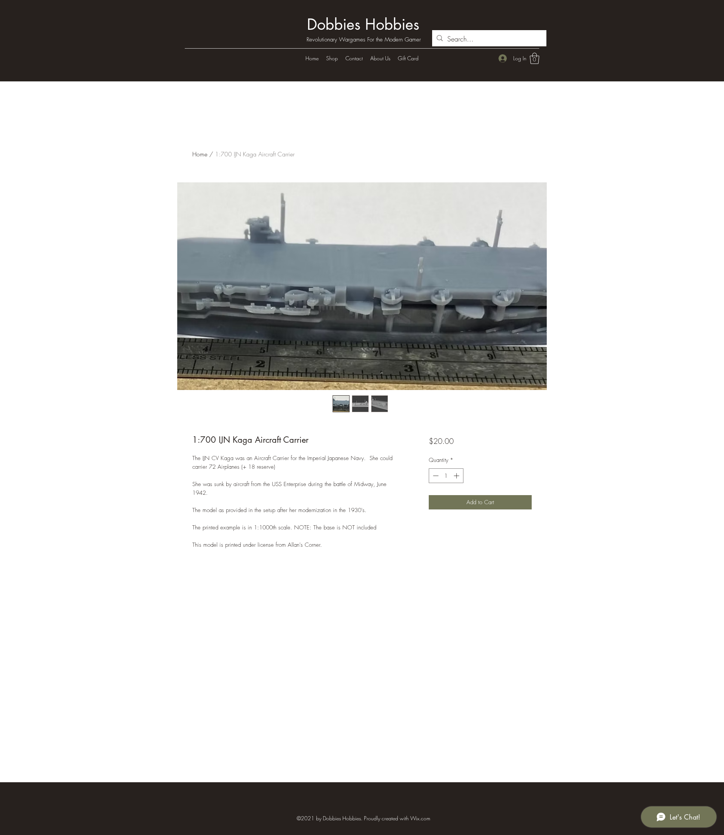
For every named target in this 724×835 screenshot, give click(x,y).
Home (199, 154)
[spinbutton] (446, 476)
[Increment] (457, 476)
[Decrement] (435, 476)
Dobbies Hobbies (363, 24)
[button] (534, 58)
